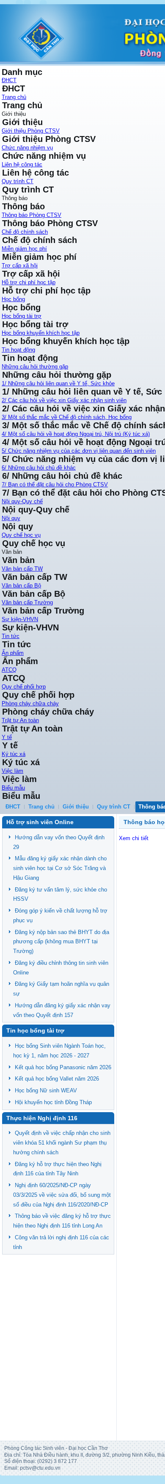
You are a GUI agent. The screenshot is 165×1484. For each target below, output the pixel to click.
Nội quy (11, 518)
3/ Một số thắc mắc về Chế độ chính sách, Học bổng (67, 417)
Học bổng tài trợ (21, 316)
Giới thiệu (76, 806)
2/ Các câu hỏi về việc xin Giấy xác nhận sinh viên (64, 400)
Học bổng (13, 299)
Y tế (7, 737)
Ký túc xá (13, 754)
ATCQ (9, 670)
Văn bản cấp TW (22, 569)
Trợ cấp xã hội (20, 265)
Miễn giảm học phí (24, 249)
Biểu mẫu (13, 788)
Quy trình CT (17, 181)
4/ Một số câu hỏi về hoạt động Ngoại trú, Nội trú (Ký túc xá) (76, 434)
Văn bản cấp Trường (27, 602)
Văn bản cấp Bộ (21, 585)
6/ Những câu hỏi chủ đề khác (39, 467)
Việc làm (12, 771)
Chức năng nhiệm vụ (27, 147)
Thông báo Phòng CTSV (31, 215)
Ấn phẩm (13, 653)
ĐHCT (9, 80)
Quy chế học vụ (21, 535)
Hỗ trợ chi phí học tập (28, 282)
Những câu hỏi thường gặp (35, 366)
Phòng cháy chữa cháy (30, 703)
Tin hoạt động (18, 350)
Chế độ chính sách (25, 232)
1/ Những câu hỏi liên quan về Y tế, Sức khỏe (58, 383)
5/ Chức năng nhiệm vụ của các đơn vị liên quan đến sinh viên (79, 451)
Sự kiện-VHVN (20, 619)
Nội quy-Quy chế (22, 501)
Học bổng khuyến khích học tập (41, 333)
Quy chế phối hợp (24, 686)
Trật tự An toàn (20, 720)
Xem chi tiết (133, 838)
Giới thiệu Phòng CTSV (31, 131)
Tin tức (10, 636)
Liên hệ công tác (22, 164)
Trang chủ (14, 97)
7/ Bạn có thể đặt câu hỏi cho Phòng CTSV (55, 484)
